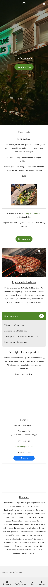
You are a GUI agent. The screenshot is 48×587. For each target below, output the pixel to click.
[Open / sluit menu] (44, 3)
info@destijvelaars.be (24, 446)
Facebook (36, 213)
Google (28, 213)
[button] (43, 186)
